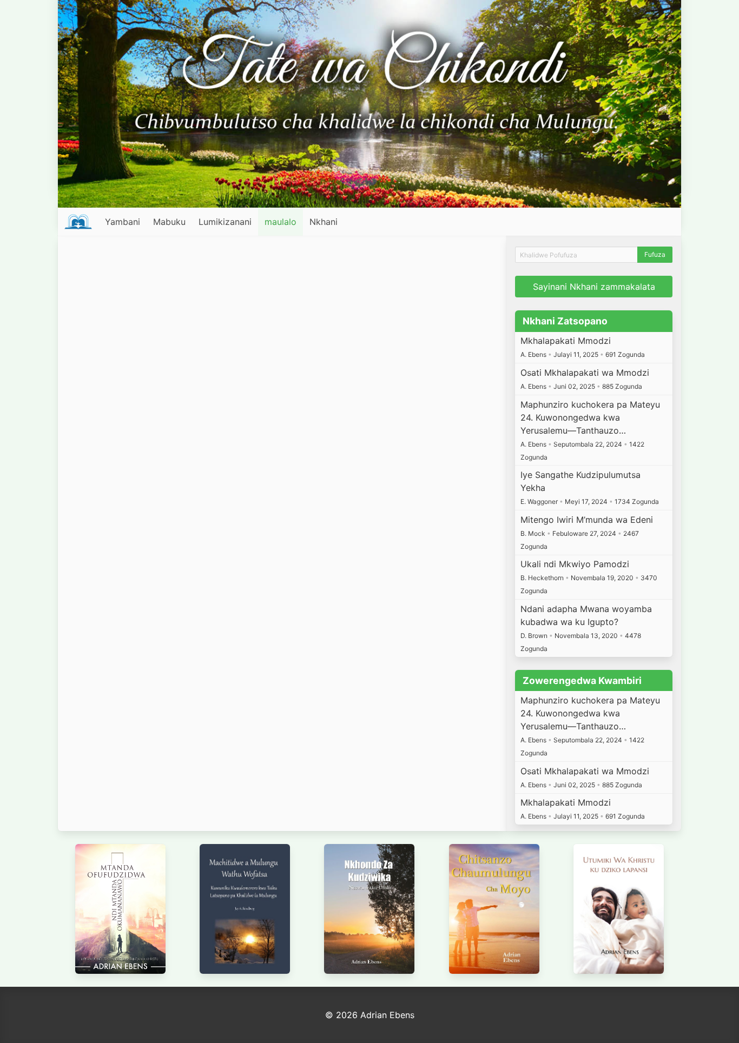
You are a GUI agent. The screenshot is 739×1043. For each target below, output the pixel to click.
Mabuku (169, 221)
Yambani (122, 221)
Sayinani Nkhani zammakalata (594, 286)
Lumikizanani (225, 221)
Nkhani (323, 221)
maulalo (280, 221)
